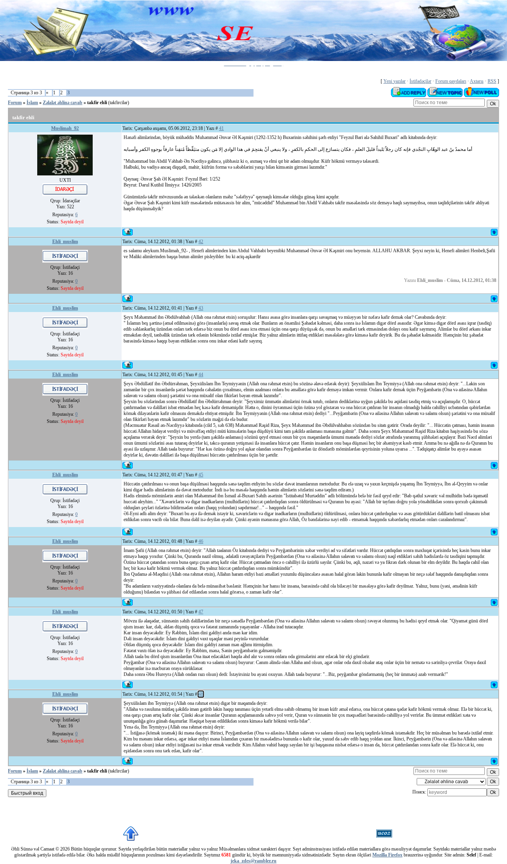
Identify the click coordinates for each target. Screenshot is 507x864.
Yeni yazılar (394, 81)
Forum (15, 102)
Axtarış (477, 81)
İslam (32, 102)
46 (200, 541)
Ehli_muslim (65, 241)
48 (200, 694)
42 (200, 241)
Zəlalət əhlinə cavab (62, 102)
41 (221, 128)
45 (200, 475)
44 (200, 374)
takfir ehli (97, 102)
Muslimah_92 (65, 128)
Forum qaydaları (450, 81)
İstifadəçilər (420, 81)
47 (200, 612)
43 (200, 308)
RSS (492, 81)
